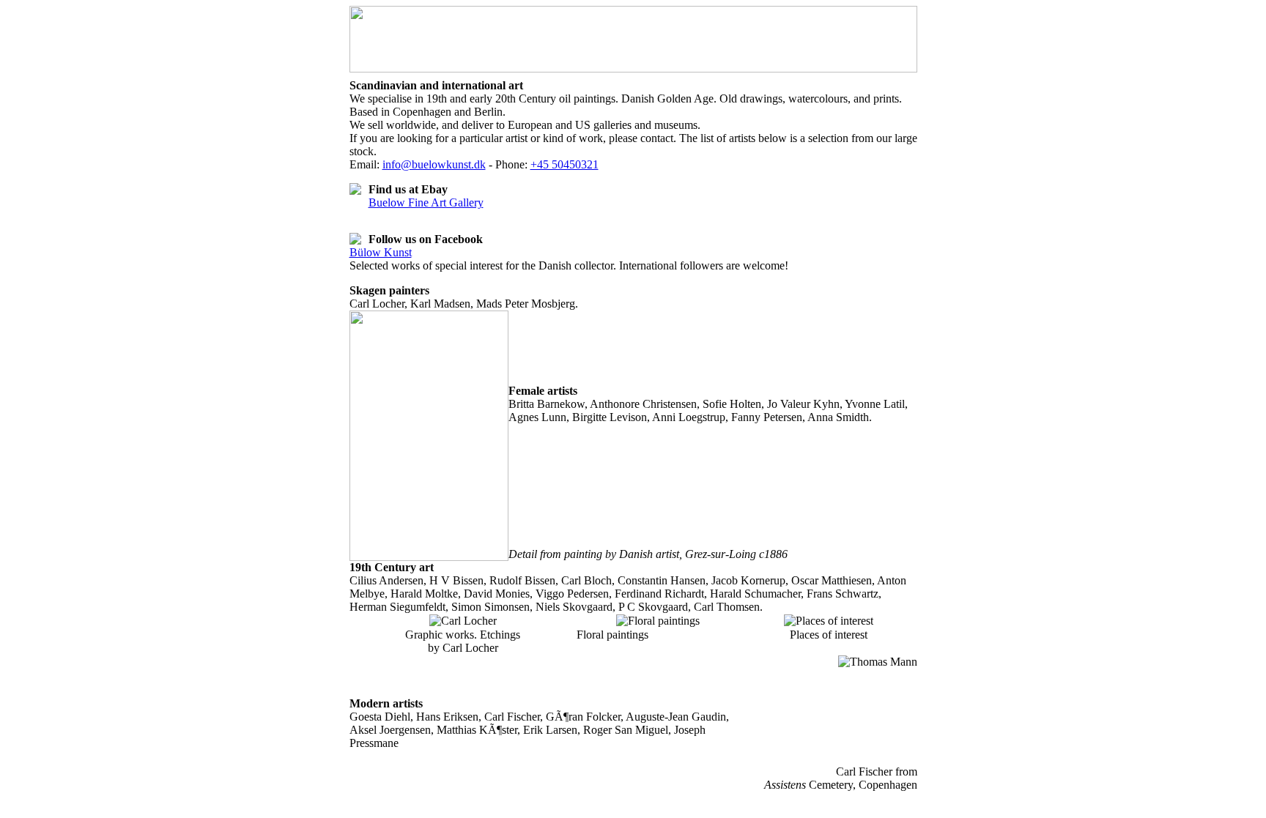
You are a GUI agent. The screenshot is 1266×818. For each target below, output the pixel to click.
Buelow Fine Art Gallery (426, 202)
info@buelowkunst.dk (434, 164)
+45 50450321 (564, 164)
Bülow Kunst (380, 252)
